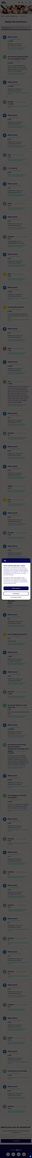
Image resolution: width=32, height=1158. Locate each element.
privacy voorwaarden (22, 573)
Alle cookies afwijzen (16, 597)
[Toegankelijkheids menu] (30, 1156)
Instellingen (16, 593)
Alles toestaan (16, 588)
